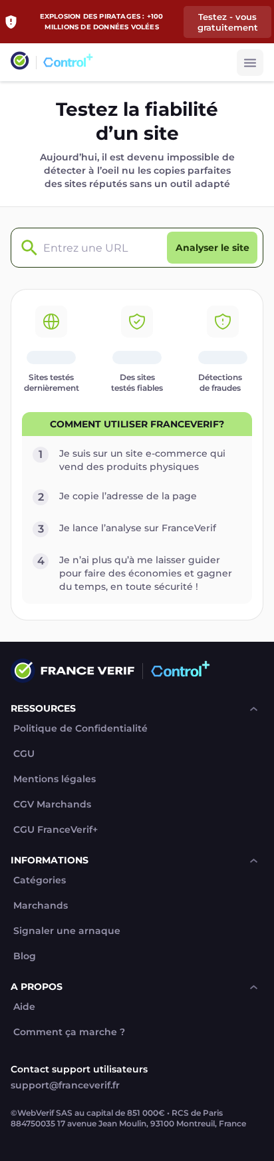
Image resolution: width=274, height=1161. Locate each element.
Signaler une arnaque (66, 931)
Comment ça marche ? (69, 1032)
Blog (24, 956)
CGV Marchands (52, 804)
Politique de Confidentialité (80, 728)
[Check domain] (26, 248)
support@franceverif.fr (65, 1085)
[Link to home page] (20, 62)
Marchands (40, 905)
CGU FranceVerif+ (55, 829)
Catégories (39, 880)
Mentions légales (54, 779)
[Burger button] (250, 62)
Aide (24, 1007)
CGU (24, 754)
